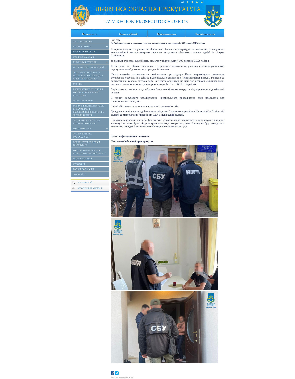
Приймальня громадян (166, 34)
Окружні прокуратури (205, 34)
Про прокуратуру (90, 34)
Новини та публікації (128, 34)
